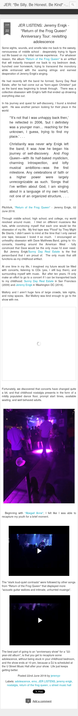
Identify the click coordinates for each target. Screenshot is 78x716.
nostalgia (12, 685)
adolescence (22, 681)
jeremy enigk (64, 681)
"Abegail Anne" (34, 513)
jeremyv (55, 675)
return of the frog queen (33, 685)
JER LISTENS (46, 681)
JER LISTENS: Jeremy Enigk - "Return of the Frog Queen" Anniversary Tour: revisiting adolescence (43, 33)
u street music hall (60, 685)
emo (34, 681)
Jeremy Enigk (24, 285)
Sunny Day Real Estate (44, 251)
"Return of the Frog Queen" (42, 59)
